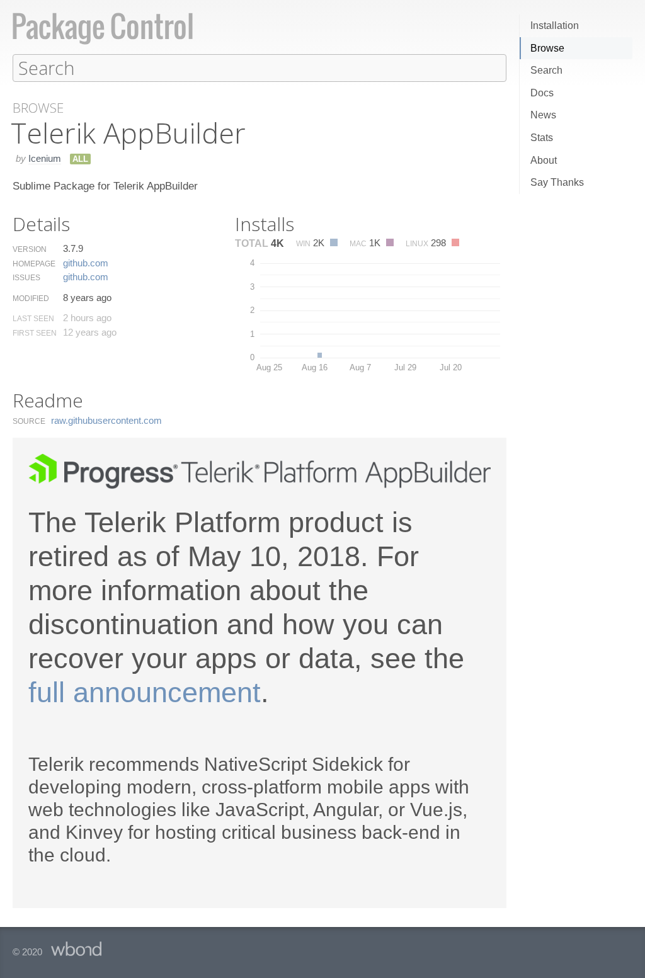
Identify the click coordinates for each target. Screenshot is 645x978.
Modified (31, 298)
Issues (26, 277)
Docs (542, 93)
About (543, 160)
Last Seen (33, 318)
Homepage (34, 263)
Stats (541, 137)
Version (30, 249)
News (543, 115)
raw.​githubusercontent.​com (106, 420)
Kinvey (94, 832)
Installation (554, 25)
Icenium (44, 158)
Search (546, 70)
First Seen (35, 333)
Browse (547, 48)
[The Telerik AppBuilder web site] (259, 485)
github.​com (85, 263)
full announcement (144, 692)
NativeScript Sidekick (293, 764)
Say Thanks (557, 182)
